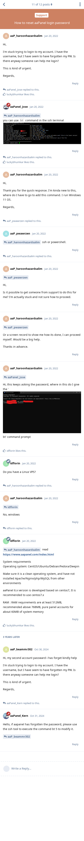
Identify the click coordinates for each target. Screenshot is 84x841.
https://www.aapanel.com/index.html (28, 554)
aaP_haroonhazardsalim (24, 115)
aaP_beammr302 (19, 736)
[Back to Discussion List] (4, 4)
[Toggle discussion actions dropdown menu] (80, 4)
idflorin (13, 507)
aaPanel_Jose (16, 377)
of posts (41, 4)
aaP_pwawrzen (18, 277)
